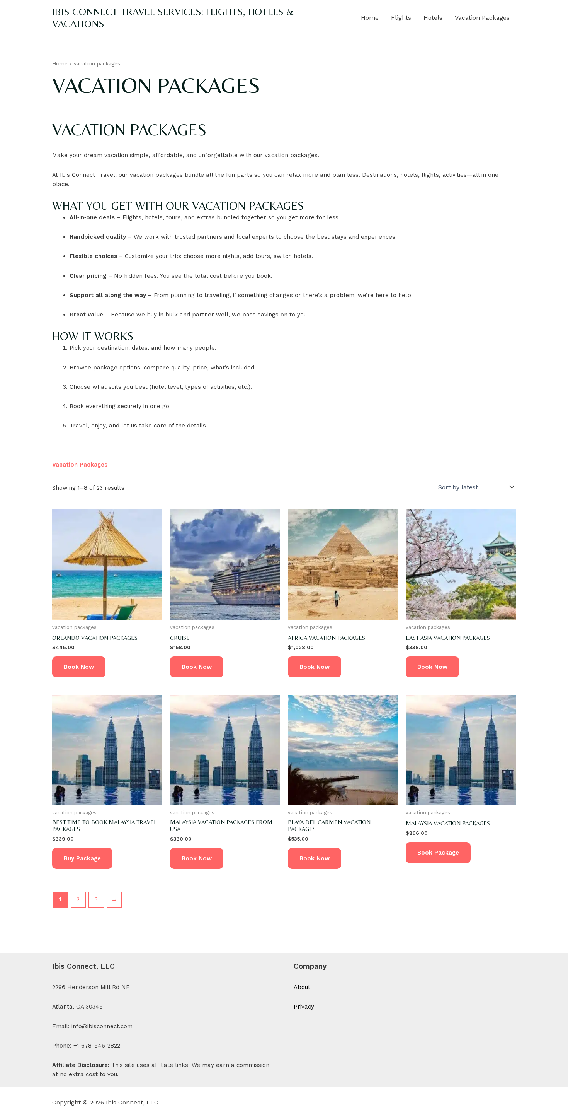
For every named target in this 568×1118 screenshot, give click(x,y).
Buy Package (82, 858)
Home (370, 17)
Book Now (79, 666)
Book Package (438, 852)
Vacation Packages (482, 17)
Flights (401, 17)
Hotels (432, 17)
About (302, 987)
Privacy (304, 1006)
